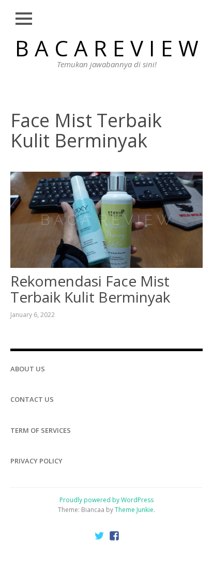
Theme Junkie (134, 509)
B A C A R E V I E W (107, 48)
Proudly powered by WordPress (106, 499)
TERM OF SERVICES (40, 430)
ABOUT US (27, 368)
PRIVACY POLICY (36, 460)
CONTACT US (32, 399)
